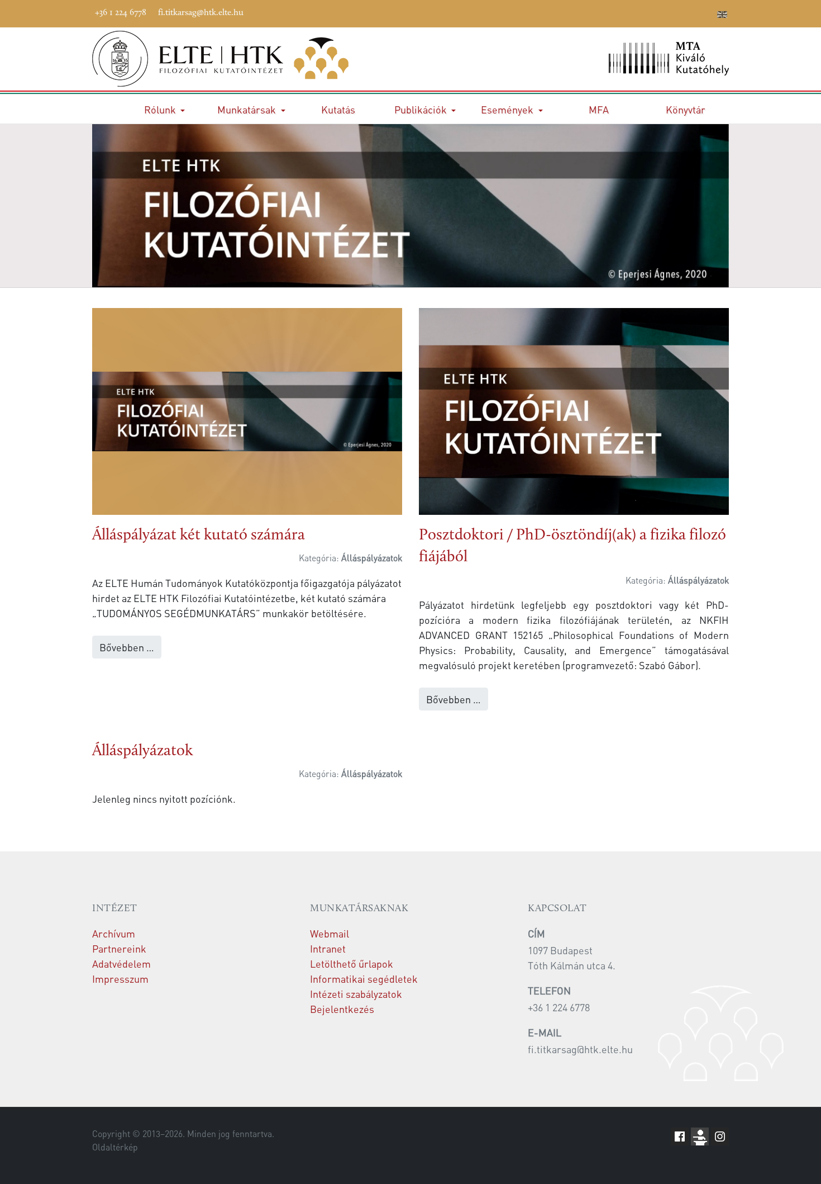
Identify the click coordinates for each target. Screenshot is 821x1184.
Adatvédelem (121, 963)
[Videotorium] (639, 12)
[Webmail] (706, 12)
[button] (164, 108)
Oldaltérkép (115, 1147)
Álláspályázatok (142, 751)
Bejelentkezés (342, 1008)
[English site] (722, 16)
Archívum (113, 933)
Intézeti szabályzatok (356, 993)
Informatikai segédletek (364, 978)
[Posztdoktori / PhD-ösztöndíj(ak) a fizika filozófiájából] (574, 410)
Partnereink (119, 948)
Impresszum (120, 978)
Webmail (329, 933)
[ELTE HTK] (247, 59)
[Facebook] (622, 12)
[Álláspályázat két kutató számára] (247, 409)
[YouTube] (655, 12)
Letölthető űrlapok (351, 963)
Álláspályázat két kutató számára (198, 535)
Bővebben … (126, 647)
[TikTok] (689, 12)
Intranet (328, 948)
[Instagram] (672, 12)
